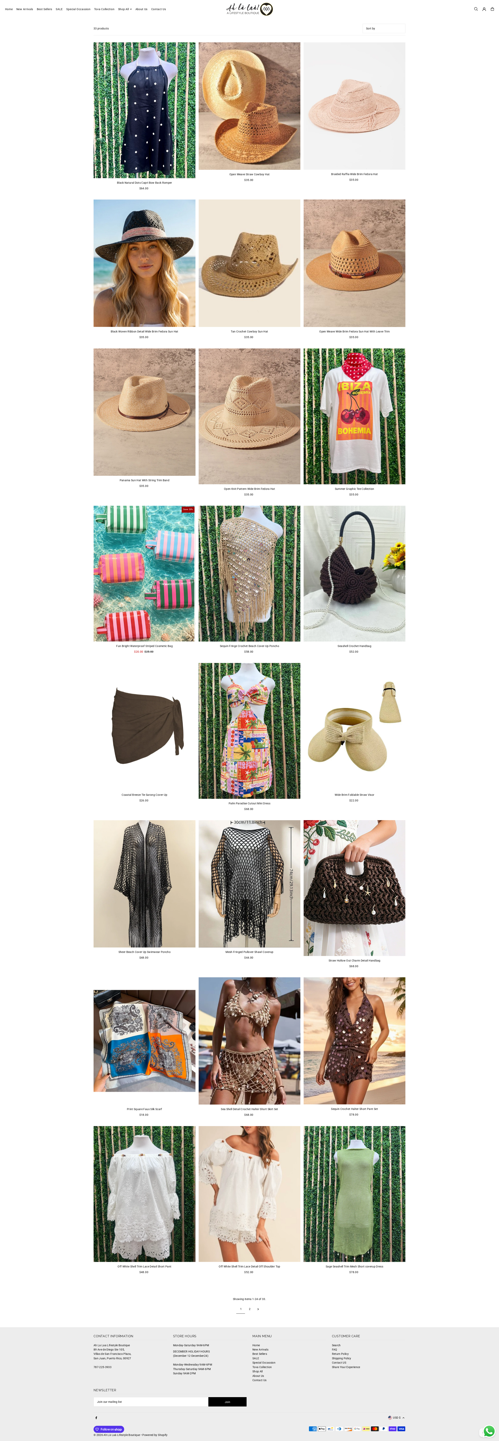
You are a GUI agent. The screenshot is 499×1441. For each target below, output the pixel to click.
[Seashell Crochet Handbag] (354, 574)
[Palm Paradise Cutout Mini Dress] (250, 731)
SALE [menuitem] (59, 9)
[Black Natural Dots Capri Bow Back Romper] (145, 110)
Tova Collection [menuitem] (104, 9)
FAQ (334, 1349)
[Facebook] (96, 1418)
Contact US (339, 1362)
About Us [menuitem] (141, 9)
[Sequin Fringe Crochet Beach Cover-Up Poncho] (250, 574)
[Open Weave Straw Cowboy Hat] (250, 106)
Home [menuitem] (9, 9)
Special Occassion (263, 1362)
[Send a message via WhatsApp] (489, 1431)
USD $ (397, 1417)
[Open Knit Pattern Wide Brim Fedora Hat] (250, 416)
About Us (258, 1375)
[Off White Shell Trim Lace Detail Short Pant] (145, 1194)
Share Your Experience (346, 1367)
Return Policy (340, 1353)
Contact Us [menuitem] (158, 9)
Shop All (257, 1371)
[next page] (258, 1309)
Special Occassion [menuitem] (78, 9)
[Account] (484, 9)
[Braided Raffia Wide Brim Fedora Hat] (354, 106)
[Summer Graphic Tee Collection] (354, 416)
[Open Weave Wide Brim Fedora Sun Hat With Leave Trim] (354, 263)
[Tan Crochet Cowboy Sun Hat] (250, 263)
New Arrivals (260, 1349)
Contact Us (259, 1380)
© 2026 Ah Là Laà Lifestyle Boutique (117, 1435)
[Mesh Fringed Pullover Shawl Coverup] (250, 883)
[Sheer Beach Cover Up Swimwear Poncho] (145, 883)
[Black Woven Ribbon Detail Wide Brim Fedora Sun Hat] (145, 263)
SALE (255, 1358)
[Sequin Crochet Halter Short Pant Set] (354, 1040)
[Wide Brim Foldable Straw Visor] (354, 726)
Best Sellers (259, 1353)
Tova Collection (262, 1367)
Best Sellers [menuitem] (44, 9)
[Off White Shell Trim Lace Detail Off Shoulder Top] (250, 1194)
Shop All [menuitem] (123, 9)
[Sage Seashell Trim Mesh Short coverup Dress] (354, 1194)
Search (336, 1345)
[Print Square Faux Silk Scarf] (145, 1041)
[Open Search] (476, 9)
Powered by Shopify (154, 1435)
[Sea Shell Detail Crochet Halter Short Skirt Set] (250, 1041)
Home (256, 1345)
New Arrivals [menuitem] (24, 9)
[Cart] (492, 9)
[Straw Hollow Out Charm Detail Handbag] (354, 888)
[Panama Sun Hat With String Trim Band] (145, 412)
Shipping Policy (341, 1358)
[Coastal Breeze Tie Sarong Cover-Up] (145, 726)
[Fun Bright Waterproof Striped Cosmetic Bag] (145, 574)
